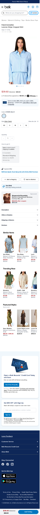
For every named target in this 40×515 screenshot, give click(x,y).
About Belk (5, 452)
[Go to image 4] (21, 86)
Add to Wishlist (31, 179)
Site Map (25, 499)
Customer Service (8, 442)
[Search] (3, 13)
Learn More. (26, 102)
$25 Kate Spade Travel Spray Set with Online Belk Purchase (20, 172)
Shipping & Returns (8, 220)
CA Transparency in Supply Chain (12, 499)
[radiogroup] (20, 125)
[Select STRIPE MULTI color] (4, 116)
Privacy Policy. (9, 419)
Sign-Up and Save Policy (26, 418)
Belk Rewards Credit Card (10, 447)
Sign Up (7, 415)
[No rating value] (6, 32)
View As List (32, 121)
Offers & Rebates (7, 215)
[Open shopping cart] (37, 7)
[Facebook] (3, 464)
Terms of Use (7, 492)
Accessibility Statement (26, 494)
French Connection (8, 25)
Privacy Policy (16, 492)
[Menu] (2, 7)
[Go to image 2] (18, 86)
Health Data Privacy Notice (29, 492)
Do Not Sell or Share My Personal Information (20, 497)
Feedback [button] (33, 499)
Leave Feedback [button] (7, 436)
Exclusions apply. (18, 419)
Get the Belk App (7, 471)
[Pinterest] (7, 464)
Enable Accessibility (12, 494)
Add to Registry (12, 179)
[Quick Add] (12, 249)
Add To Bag (28, 512)
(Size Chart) (8, 121)
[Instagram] (12, 464)
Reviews (4, 225)
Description (5, 210)
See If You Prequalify (11, 385)
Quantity (4, 135)
